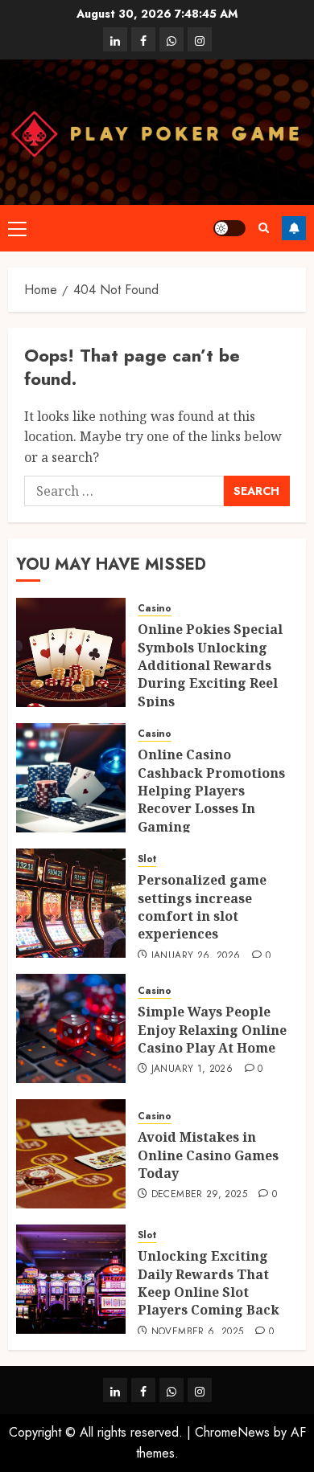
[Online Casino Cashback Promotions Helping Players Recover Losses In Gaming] (71, 777)
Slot (147, 859)
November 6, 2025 (197, 1332)
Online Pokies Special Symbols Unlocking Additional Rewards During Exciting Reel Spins (210, 665)
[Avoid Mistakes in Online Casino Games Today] (71, 1153)
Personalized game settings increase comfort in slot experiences (202, 906)
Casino (154, 608)
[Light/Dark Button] (229, 228)
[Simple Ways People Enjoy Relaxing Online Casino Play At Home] (71, 1028)
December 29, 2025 (199, 1194)
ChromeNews (232, 1432)
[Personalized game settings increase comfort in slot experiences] (71, 903)
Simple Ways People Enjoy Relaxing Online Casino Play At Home (212, 1030)
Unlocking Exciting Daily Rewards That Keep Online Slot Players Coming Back (208, 1283)
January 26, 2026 (196, 956)
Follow (294, 228)
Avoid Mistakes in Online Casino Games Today (208, 1155)
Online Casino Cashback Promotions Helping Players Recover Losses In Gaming (211, 791)
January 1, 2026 (192, 1069)
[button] (17, 228)
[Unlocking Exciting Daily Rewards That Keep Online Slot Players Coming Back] (71, 1279)
